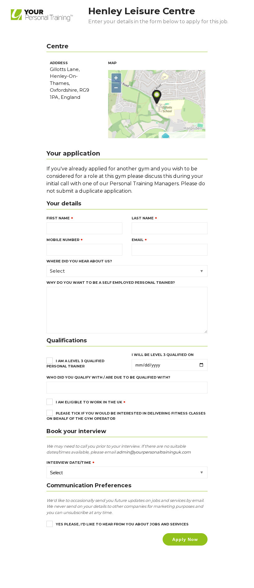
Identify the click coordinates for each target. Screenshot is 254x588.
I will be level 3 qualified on (163, 355)
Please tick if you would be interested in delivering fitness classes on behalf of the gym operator (126, 415)
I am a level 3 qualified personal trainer (75, 363)
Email (137, 240)
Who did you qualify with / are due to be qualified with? (108, 377)
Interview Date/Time (68, 462)
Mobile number (62, 240)
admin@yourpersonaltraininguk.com (153, 452)
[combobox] (127, 271)
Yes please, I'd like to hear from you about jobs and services (122, 524)
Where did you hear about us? (79, 261)
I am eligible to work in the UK (89, 402)
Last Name (143, 218)
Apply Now (185, 539)
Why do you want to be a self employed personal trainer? (110, 282)
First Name (58, 218)
